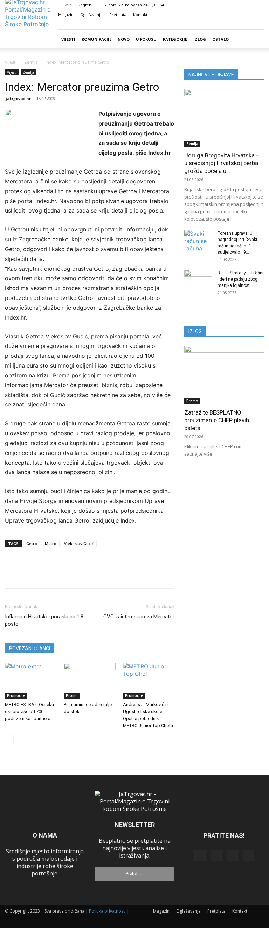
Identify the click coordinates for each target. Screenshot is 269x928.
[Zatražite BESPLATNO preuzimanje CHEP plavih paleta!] (224, 375)
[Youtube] (259, 24)
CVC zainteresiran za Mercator (138, 616)
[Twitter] (247, 24)
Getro (31, 543)
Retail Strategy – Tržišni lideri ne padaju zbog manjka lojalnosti (240, 279)
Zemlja (31, 62)
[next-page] (20, 739)
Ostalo (220, 39)
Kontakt (140, 14)
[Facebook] (224, 24)
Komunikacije (96, 39)
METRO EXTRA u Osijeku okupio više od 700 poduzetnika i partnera (29, 711)
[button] (213, 24)
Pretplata (117, 14)
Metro (50, 543)
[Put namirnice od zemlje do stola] (89, 680)
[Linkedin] (235, 24)
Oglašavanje (91, 14)
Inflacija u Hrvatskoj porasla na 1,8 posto (44, 620)
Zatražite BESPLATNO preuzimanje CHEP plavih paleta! (216, 420)
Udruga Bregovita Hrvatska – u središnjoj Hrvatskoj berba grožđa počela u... (222, 163)
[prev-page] (9, 739)
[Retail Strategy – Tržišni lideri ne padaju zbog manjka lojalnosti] (198, 279)
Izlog (199, 39)
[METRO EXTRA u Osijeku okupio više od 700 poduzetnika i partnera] (30, 680)
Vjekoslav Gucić (79, 543)
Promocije (16, 695)
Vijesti (68, 39)
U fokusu (146, 39)
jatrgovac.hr (18, 98)
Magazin (66, 14)
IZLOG (195, 331)
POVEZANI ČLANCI (29, 648)
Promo (72, 695)
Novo (124, 39)
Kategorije (175, 39)
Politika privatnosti (107, 911)
